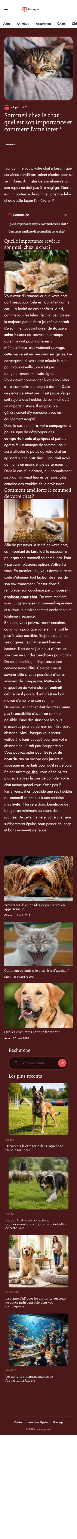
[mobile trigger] (8, 9)
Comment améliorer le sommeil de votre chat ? (37, 232)
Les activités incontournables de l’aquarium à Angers (29, 1378)
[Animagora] (31, 9)
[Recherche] (70, 9)
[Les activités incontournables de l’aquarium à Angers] (38, 1340)
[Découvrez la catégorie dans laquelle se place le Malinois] (38, 1109)
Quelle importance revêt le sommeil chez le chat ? (38, 224)
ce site (32, 772)
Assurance (12, 1292)
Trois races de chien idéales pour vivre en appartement (34, 907)
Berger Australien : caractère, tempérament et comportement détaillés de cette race (35, 1224)
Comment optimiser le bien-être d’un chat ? (36, 970)
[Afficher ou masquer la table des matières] (48, 214)
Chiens (8, 915)
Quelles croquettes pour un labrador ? (32, 1032)
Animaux (11, 144)
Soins (7, 977)
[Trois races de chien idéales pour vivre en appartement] (38, 878)
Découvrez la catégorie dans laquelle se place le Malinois (34, 1148)
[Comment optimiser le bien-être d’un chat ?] (38, 944)
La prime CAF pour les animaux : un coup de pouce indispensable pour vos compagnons (35, 1302)
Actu (7, 1038)
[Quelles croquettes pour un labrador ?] (38, 1005)
